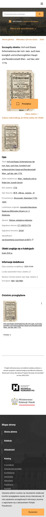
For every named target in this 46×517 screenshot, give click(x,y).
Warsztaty (8, 480)
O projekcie (9, 465)
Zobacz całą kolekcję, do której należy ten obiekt (22, 118)
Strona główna (8, 39)
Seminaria (8, 477)
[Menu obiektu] (41, 303)
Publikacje (8, 484)
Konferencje (9, 473)
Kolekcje (8, 440)
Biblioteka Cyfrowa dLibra (26, 39)
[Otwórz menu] (41, 3)
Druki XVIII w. (7, 253)
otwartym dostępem (31, 21)
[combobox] (19, 14)
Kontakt (7, 488)
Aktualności (9, 449)
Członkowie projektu (13, 469)
